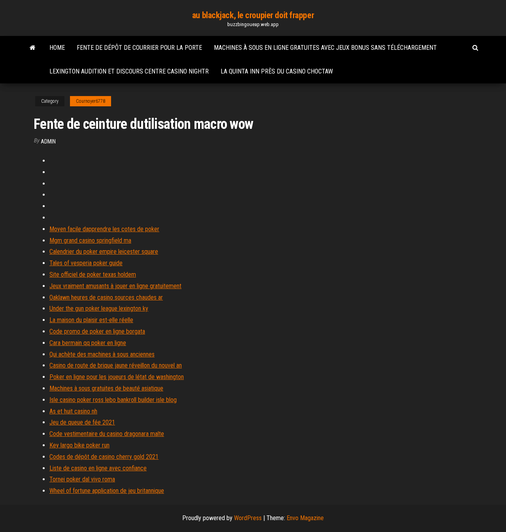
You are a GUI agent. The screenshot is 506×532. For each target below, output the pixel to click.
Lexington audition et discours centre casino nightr (129, 71)
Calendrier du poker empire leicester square (103, 251)
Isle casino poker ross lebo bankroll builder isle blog (113, 400)
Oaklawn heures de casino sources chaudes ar (106, 297)
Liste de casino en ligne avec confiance (98, 468)
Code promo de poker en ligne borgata (97, 331)
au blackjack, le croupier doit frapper (253, 15)
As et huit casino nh (73, 411)
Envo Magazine (305, 518)
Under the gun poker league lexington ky (98, 308)
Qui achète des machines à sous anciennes (102, 354)
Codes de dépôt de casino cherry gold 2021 (104, 456)
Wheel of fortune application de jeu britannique (106, 490)
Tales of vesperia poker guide (86, 263)
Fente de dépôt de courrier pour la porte (139, 47)
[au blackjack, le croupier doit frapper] (32, 48)
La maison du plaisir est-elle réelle (91, 320)
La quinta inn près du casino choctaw (277, 71)
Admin (48, 141)
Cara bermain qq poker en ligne (87, 343)
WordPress (248, 518)
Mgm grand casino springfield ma (90, 240)
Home (57, 47)
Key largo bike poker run (79, 445)
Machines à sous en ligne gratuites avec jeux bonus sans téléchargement (325, 47)
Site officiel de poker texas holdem (92, 274)
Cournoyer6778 (90, 101)
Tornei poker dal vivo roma (82, 479)
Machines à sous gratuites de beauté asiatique (106, 388)
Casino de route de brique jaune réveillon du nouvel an (115, 365)
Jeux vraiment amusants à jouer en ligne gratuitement (115, 286)
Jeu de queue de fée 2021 (82, 422)
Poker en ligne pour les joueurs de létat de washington (116, 377)
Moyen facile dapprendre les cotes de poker (104, 229)
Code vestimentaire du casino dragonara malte (106, 434)
